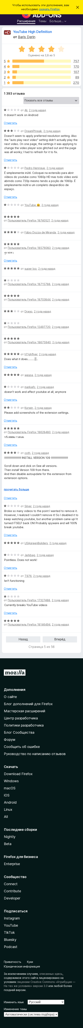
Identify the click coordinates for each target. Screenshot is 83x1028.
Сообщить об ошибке (22, 747)
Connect (11, 884)
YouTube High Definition (32, 32)
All (6, 817)
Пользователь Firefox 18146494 (29, 624)
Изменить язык (14, 1002)
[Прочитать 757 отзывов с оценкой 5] (41, 61)
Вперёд (59, 639)
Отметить (10, 123)
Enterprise (12, 864)
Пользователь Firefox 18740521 (29, 220)
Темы (42, 21)
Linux (8, 809)
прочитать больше (16, 489)
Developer (12, 898)
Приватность (12, 961)
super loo (31, 268)
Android (10, 802)
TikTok (9, 932)
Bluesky (10, 940)
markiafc (30, 387)
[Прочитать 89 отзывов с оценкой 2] (41, 77)
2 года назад (37, 110)
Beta (7, 844)
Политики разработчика (24, 725)
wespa (29, 375)
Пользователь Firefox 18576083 (29, 247)
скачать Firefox (49, 9)
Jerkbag (30, 555)
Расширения (26, 21)
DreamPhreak (33, 131)
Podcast (10, 947)
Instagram (12, 918)
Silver (28, 506)
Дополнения (14, 690)
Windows (11, 781)
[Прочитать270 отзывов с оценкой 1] (41, 82)
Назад (23, 639)
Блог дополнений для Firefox (28, 704)
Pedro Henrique (35, 168)
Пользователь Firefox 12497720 (29, 326)
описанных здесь (51, 973)
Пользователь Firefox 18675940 (29, 342)
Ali (26, 110)
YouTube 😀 (32, 205)
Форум (9, 740)
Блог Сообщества (19, 732)
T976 (28, 576)
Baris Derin (26, 37)
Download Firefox (18, 774)
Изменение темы (15, 1009)
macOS (9, 788)
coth (27, 453)
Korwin (29, 407)
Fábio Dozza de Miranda (40, 232)
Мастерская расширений (24, 711)
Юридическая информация (22, 966)
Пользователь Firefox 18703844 (29, 299)
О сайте (10, 697)
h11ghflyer (31, 354)
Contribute (12, 891)
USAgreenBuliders (36, 543)
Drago (28, 311)
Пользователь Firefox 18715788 (29, 284)
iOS (6, 795)
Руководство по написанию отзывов (35, 754)
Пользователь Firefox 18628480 (29, 432)
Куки (30, 961)
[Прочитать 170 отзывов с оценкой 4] (41, 66)
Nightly (9, 837)
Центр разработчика (21, 718)
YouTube (11, 925)
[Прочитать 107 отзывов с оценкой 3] (41, 71)
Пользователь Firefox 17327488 (29, 600)
